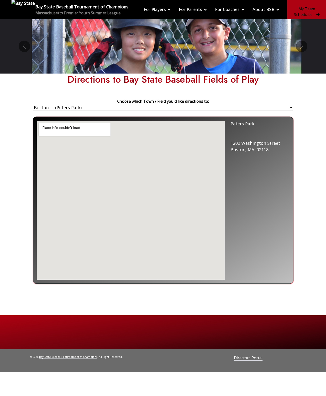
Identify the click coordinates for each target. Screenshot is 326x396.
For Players (155, 9)
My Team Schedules (304, 11)
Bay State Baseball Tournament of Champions (68, 357)
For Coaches (227, 9)
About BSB (263, 9)
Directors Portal (248, 357)
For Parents (190, 9)
